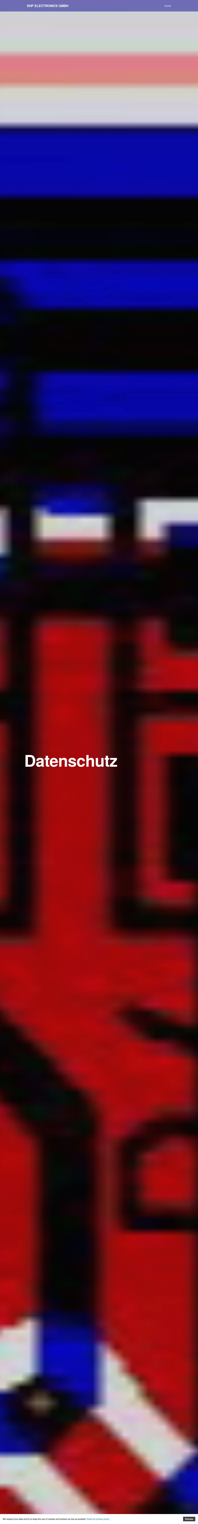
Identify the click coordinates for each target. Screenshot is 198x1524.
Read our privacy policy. (98, 1518)
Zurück (167, 5)
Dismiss (189, 1518)
